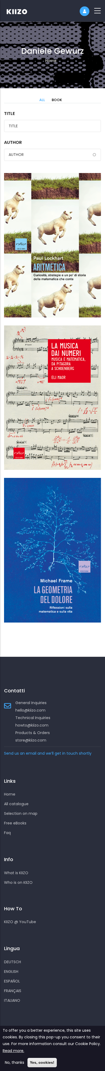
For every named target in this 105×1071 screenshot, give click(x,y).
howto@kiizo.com (31, 725)
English (11, 971)
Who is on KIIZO (18, 882)
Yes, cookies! (42, 1062)
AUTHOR (13, 142)
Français (12, 990)
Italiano (12, 1000)
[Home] (20, 10)
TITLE (9, 113)
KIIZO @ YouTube (20, 921)
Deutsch (12, 962)
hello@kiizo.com (30, 710)
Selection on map (20, 813)
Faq (7, 832)
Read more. (13, 1050)
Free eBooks (15, 823)
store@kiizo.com (30, 740)
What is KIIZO (16, 873)
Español (12, 981)
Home (51, 60)
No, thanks (14, 1062)
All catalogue (16, 804)
